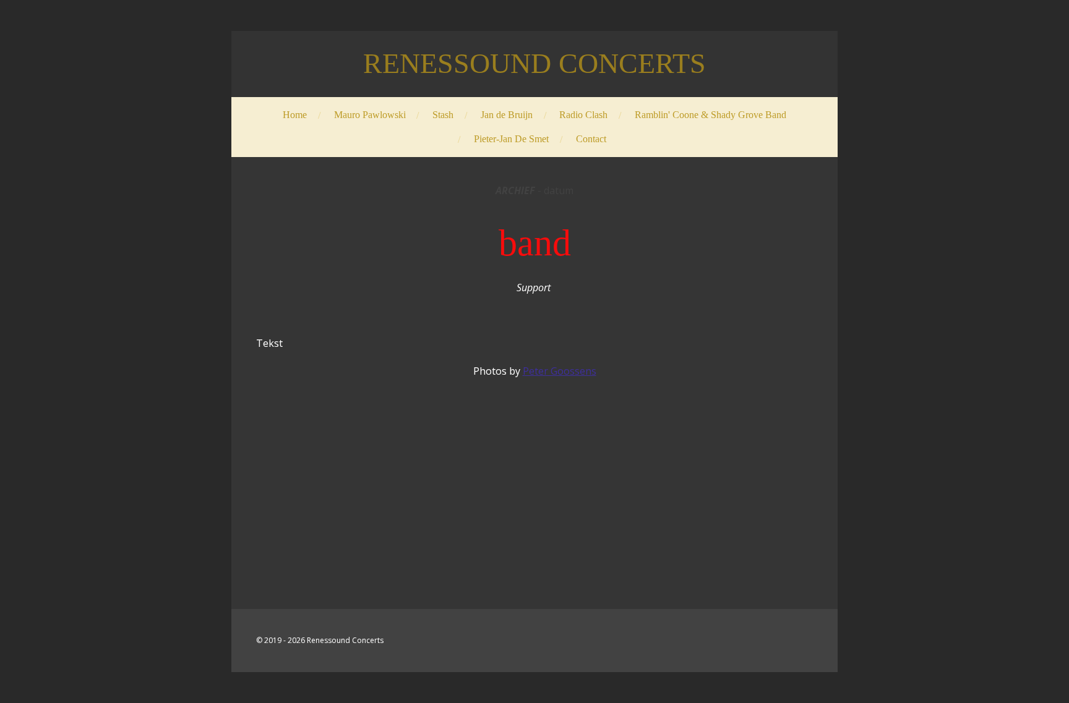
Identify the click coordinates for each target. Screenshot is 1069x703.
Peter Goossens (559, 371)
